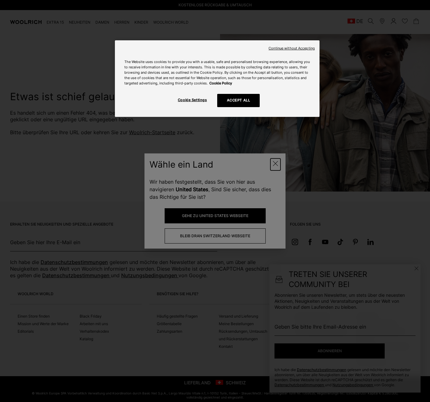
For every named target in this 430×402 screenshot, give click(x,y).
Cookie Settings (192, 100)
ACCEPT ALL (238, 100)
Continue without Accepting (292, 48)
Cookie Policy (220, 83)
